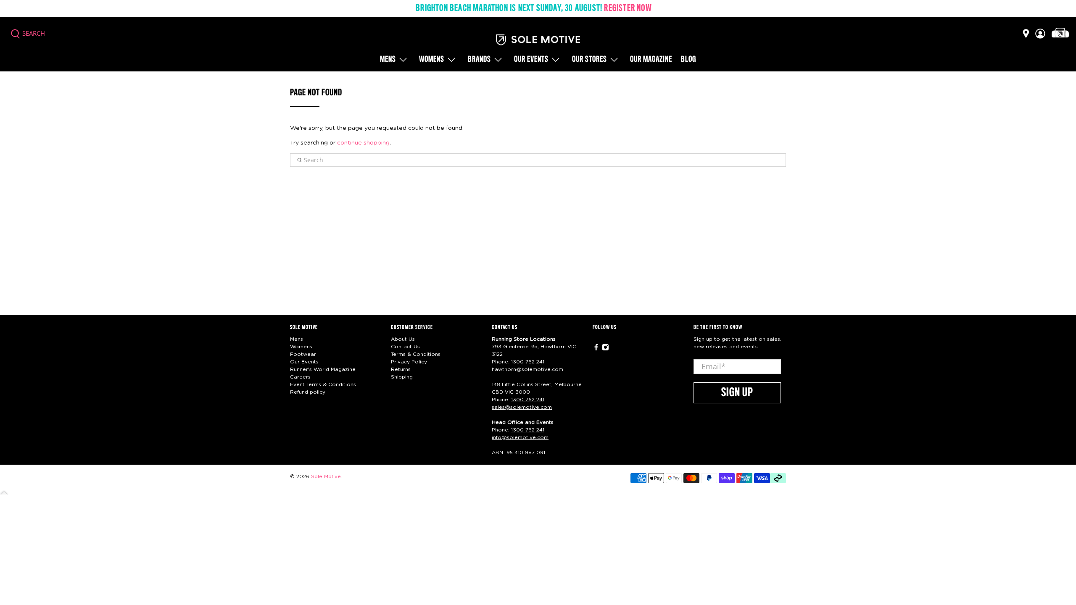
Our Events (304, 361)
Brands (479, 59)
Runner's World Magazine (323, 369)
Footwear (303, 354)
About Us (403, 339)
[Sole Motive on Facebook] (596, 348)
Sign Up (737, 392)
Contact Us (405, 346)
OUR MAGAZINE (651, 59)
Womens (431, 59)
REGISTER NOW (627, 8)
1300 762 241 (527, 361)
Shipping (402, 376)
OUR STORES (589, 59)
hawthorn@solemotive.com (527, 369)
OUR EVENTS (531, 59)
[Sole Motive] (538, 39)
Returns (401, 369)
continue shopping (363, 143)
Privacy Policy (409, 361)
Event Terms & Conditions (323, 384)
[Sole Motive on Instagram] (605, 348)
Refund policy (307, 392)
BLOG (688, 59)
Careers (300, 376)
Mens (388, 59)
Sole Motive (326, 476)
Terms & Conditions (415, 354)
